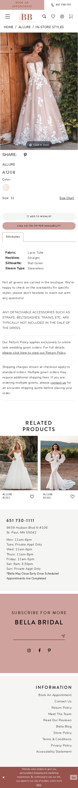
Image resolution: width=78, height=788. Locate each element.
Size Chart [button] (67, 198)
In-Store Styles (50, 27)
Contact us (63, 701)
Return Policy (62, 708)
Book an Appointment (55, 695)
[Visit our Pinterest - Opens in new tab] (49, 650)
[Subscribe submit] (63, 636)
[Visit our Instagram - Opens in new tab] (29, 650)
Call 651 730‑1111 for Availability (39, 225)
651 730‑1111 (20, 520)
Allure (24, 27)
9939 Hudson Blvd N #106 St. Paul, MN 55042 (27, 530)
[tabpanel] (39, 91)
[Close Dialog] (3, 777)
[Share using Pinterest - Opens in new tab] (25, 155)
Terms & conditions (57, 739)
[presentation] (19, 463)
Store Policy (63, 733)
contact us (58, 382)
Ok (74, 777)
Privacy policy (61, 745)
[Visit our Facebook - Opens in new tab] (39, 650)
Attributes (13, 237)
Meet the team (60, 714)
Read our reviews (57, 720)
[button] (62, 16)
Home (8, 27)
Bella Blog (64, 726)
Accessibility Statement (54, 751)
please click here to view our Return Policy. (34, 353)
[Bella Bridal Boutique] (26, 16)
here (38, 785)
